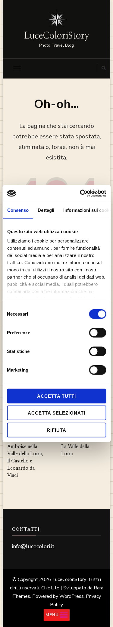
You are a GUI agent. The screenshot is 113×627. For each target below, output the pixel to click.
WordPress (71, 596)
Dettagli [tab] (46, 209)
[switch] (97, 332)
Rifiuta (56, 429)
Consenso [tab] (18, 209)
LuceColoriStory (56, 35)
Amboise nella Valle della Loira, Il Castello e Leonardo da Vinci (25, 461)
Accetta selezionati (56, 412)
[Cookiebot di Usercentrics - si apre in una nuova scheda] (80, 193)
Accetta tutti (56, 395)
